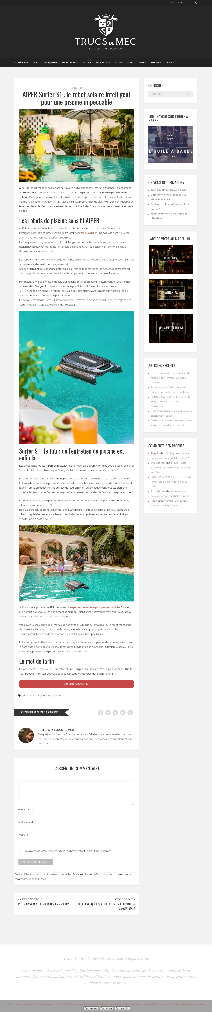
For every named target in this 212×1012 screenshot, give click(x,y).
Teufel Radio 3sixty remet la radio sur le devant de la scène (171, 467)
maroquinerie (50, 62)
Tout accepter (91, 1008)
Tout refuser (106, 1008)
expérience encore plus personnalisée (95, 607)
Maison (142, 62)
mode (36, 62)
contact (170, 62)
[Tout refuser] (208, 1006)
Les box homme (69, 62)
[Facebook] (183, 74)
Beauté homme (21, 62)
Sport (130, 62)
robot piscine (53, 695)
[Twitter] (178, 74)
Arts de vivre (103, 62)
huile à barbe (179, 190)
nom (26, 809)
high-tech (156, 62)
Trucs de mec (158, 462)
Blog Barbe (177, 213)
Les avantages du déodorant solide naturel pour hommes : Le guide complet (170, 378)
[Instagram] (195, 74)
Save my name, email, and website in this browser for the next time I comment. (68, 851)
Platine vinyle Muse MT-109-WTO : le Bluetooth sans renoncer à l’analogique (170, 401)
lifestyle (86, 62)
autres (118, 62)
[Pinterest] (189, 74)
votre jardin (86, 233)
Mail (25, 822)
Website (23, 834)
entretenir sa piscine (33, 695)
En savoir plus (122, 1008)
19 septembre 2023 (29, 712)
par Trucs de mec (49, 712)
